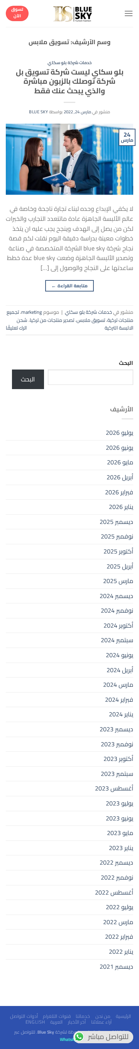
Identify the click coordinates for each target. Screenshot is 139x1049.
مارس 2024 (118, 684)
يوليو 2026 (119, 432)
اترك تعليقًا (16, 327)
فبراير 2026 (119, 492)
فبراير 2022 (119, 936)
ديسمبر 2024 (116, 596)
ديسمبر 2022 (116, 862)
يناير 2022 (121, 951)
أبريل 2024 (120, 670)
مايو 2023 (120, 833)
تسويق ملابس (90, 320)
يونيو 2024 (119, 655)
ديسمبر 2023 (116, 729)
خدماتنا (83, 1016)
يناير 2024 (121, 714)
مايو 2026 (120, 462)
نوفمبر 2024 (117, 610)
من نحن (103, 1016)
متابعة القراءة (69, 285)
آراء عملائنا (101, 1022)
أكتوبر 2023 (118, 758)
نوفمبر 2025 (117, 536)
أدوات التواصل (24, 1016)
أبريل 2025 (120, 566)
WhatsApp (69, 1039)
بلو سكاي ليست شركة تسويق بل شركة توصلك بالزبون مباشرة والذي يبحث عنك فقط (70, 81)
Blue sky (38, 112)
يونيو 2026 (119, 447)
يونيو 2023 (119, 818)
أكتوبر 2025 (118, 551)
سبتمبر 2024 (117, 640)
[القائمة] (128, 13)
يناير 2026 (121, 506)
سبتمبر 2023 (117, 773)
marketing (31, 312)
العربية (56, 1022)
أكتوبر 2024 (118, 625)
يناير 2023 (121, 847)
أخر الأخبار (77, 1022)
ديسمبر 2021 (116, 966)
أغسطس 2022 (114, 892)
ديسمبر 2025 (116, 521)
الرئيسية (123, 1016)
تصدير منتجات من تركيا (52, 320)
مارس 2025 (118, 581)
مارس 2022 (118, 922)
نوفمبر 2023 (117, 744)
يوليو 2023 (119, 803)
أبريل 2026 (120, 477)
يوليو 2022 (119, 907)
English (35, 1022)
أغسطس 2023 (114, 788)
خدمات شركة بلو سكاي (69, 62)
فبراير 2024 (119, 699)
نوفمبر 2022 (117, 877)
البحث (126, 362)
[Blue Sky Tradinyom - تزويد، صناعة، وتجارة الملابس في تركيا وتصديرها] (73, 13)
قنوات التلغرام (57, 1016)
